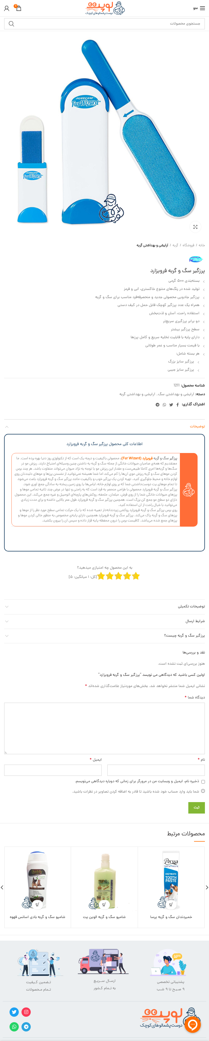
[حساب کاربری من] (6, 8)
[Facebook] (177, 404)
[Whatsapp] (14, 1026)
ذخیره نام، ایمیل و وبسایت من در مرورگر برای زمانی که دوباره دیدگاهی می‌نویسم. (137, 781)
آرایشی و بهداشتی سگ (176, 394)
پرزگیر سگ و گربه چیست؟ (184, 636)
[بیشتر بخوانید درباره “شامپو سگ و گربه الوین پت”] (104, 905)
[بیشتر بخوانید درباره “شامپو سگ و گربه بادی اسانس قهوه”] (37, 905)
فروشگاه (188, 245)
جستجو (11, 23)
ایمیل (96, 760)
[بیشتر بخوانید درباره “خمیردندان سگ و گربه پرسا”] (171, 905)
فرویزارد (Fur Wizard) (137, 458)
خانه (202, 245)
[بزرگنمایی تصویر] (195, 226)
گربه (175, 245)
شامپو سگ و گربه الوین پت (104, 917)
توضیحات (197, 427)
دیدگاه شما (195, 698)
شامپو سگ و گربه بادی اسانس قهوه (37, 917)
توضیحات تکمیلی (191, 607)
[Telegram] (157, 404)
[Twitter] (171, 404)
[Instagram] (26, 1012)
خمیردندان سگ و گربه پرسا (171, 917)
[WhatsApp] (164, 404)
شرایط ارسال (195, 621)
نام (201, 760)
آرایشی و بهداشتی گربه (152, 245)
